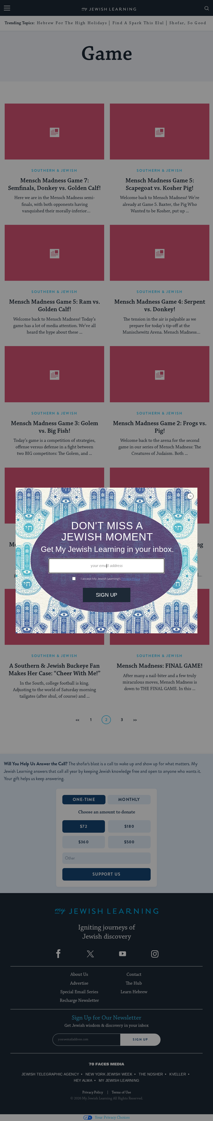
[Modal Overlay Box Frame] (106, 560)
